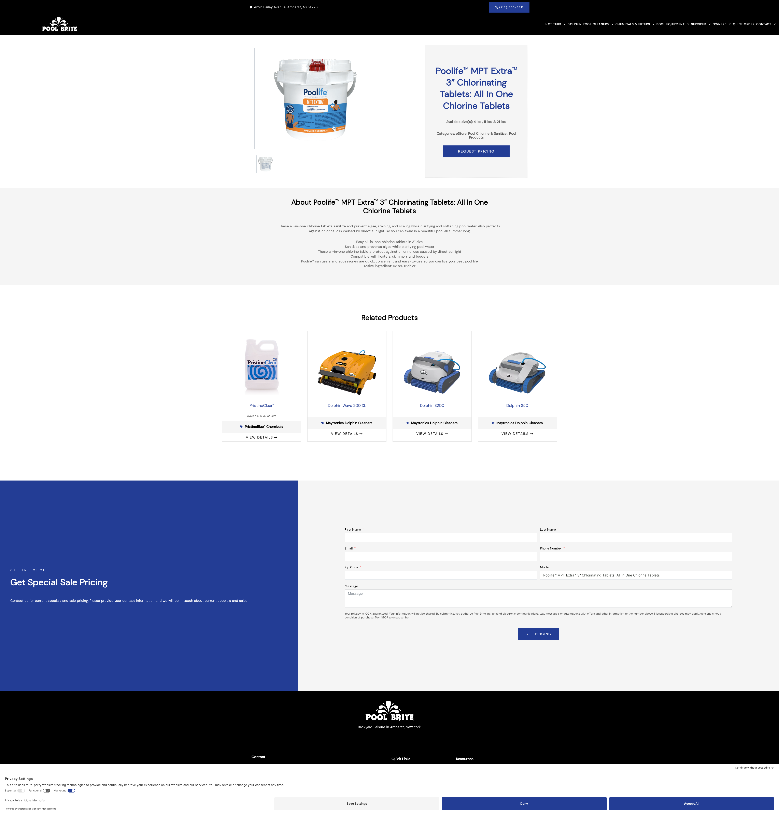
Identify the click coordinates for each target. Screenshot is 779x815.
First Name (353, 529)
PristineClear (262, 405)
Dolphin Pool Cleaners (588, 24)
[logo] (59, 24)
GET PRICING (538, 633)
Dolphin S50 (517, 405)
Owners (719, 24)
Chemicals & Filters (632, 24)
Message (351, 586)
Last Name (548, 529)
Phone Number (551, 548)
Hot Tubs (553, 24)
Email (349, 548)
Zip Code (351, 567)
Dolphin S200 (432, 405)
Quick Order (744, 24)
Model (544, 567)
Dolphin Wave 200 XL (347, 405)
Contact (763, 24)
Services (698, 24)
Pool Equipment (670, 24)
